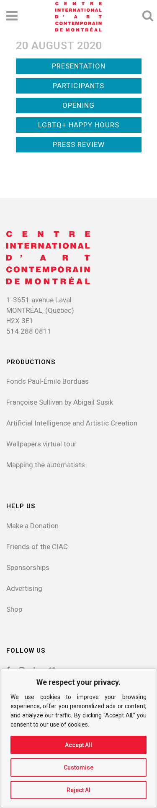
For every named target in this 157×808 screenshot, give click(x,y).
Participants (78, 85)
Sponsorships (27, 567)
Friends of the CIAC (37, 546)
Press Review (79, 144)
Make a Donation (32, 526)
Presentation (79, 66)
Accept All (78, 745)
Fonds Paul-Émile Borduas (47, 381)
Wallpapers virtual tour (41, 444)
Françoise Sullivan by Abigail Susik (59, 402)
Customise (78, 767)
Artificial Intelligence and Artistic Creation (71, 423)
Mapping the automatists (45, 465)
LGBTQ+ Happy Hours (78, 125)
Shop (14, 609)
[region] (78, 738)
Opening (78, 105)
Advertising (24, 588)
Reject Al (78, 790)
